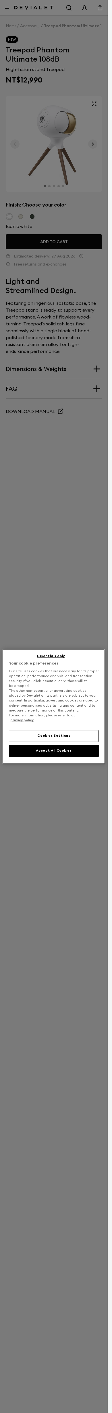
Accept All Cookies (54, 750)
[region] (54, 706)
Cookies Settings (53, 736)
